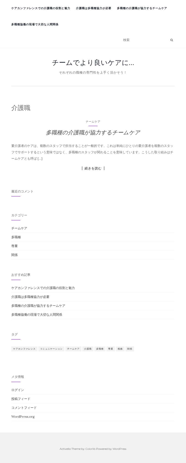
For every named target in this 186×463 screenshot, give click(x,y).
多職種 (16, 237)
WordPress (119, 448)
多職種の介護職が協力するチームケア (142, 8)
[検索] (172, 40)
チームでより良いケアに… (93, 62)
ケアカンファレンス (24, 348)
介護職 (88, 348)
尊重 (14, 246)
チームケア (93, 121)
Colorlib (90, 448)
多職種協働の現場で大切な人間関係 (35, 24)
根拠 (120, 348)
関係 (14, 255)
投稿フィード (20, 399)
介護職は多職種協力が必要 (93, 8)
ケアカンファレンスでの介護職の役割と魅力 (40, 8)
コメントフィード (24, 408)
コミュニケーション (51, 348)
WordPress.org (23, 416)
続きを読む (93, 168)
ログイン (17, 390)
